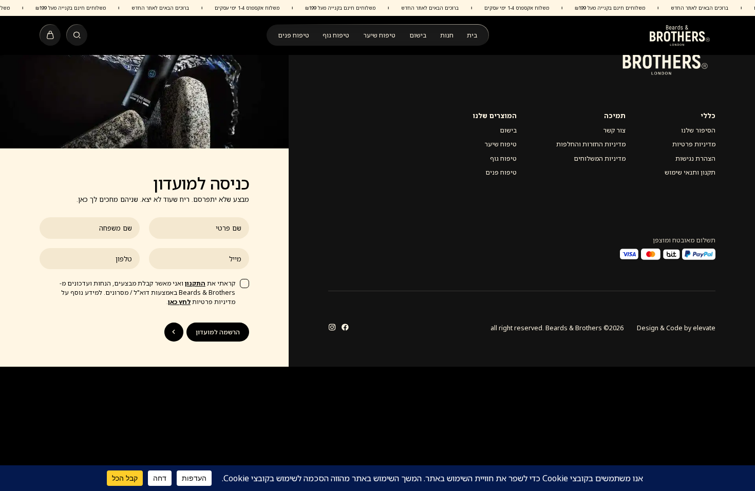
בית (472, 35)
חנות (447, 35)
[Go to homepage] (679, 35)
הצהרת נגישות (695, 158)
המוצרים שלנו (495, 115)
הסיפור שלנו (698, 130)
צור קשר (614, 130)
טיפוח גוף (336, 35)
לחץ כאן (179, 301)
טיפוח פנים (293, 35)
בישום (417, 35)
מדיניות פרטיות (693, 144)
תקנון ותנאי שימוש (690, 172)
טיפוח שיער (379, 35)
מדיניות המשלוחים (600, 158)
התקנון (195, 283)
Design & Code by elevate (676, 328)
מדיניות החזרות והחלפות (591, 144)
